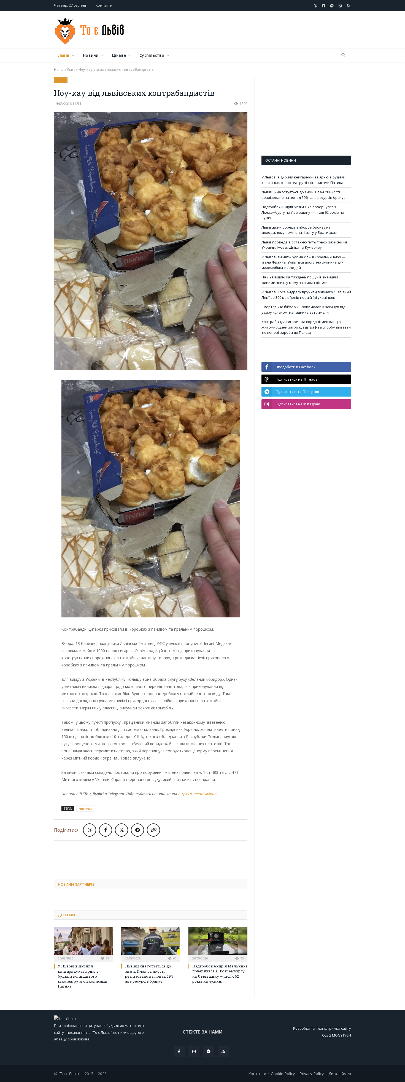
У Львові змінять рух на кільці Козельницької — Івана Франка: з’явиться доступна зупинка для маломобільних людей (303, 262)
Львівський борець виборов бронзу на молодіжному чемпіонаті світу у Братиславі (299, 230)
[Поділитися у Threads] (89, 830)
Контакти (104, 5)
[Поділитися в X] (121, 830)
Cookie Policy (283, 1073)
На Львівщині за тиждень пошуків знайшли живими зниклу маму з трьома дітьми (299, 280)
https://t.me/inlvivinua (197, 793)
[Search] (343, 55)
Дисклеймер (339, 1073)
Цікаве (119, 55)
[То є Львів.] (89, 30)
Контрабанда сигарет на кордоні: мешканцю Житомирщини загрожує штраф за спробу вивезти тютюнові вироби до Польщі (306, 327)
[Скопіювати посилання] (153, 830)
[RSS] (223, 1051)
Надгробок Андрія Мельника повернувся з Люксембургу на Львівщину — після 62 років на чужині (219, 974)
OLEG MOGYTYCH (336, 1035)
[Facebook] (179, 1051)
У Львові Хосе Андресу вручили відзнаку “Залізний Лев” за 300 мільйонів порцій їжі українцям (306, 294)
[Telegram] (208, 1051)
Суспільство (151, 55)
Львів (63, 55)
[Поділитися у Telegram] (137, 830)
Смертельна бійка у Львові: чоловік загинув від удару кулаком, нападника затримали (303, 309)
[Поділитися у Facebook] (105, 830)
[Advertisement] (250, 30)
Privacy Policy (311, 1073)
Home (59, 69)
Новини (90, 55)
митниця (85, 808)
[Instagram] (193, 1051)
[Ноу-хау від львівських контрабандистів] (150, 241)
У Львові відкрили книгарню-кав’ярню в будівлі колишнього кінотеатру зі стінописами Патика (82, 976)
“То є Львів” (69, 1073)
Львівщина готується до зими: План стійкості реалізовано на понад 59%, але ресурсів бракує (149, 974)
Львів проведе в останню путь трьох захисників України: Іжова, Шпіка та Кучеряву (304, 245)
